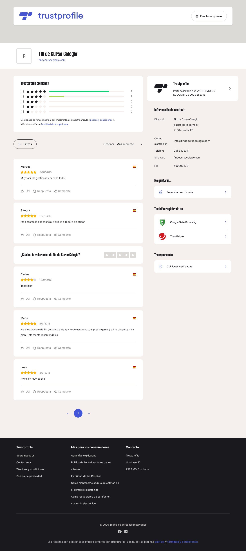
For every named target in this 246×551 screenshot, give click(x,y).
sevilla (185, 130)
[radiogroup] (120, 255)
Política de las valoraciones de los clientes (91, 466)
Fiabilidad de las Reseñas (86, 476)
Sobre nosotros (25, 455)
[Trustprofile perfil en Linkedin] (126, 531)
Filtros (27, 144)
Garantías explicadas (83, 455)
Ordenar (108, 144)
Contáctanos (24, 462)
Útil (27, 191)
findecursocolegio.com (52, 59)
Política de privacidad (29, 476)
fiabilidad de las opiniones (54, 124)
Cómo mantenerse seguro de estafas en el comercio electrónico (95, 486)
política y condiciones (101, 119)
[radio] (107, 255)
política (159, 541)
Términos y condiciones (30, 469)
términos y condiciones (182, 541)
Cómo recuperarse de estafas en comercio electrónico (90, 500)
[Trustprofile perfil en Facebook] (120, 531)
